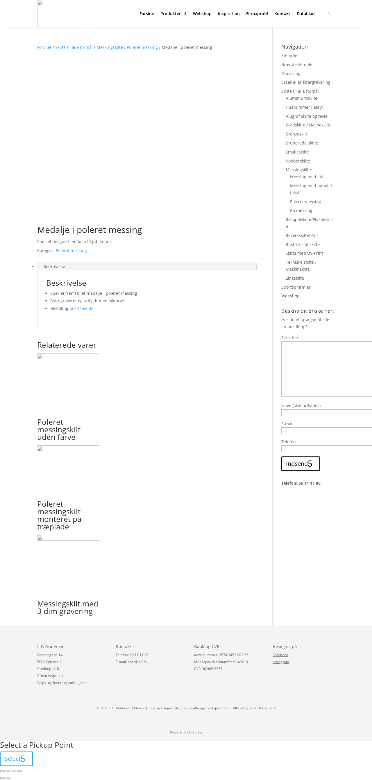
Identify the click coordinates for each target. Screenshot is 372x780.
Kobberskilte (298, 161)
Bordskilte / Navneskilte (309, 125)
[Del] (8, 771)
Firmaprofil (257, 13)
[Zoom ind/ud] (19, 771)
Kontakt (282, 13)
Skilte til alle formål (74, 47)
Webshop (202, 13)
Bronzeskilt (296, 134)
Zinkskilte (295, 278)
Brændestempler (297, 64)
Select (13, 759)
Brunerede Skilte (302, 143)
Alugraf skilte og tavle (307, 116)
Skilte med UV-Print (304, 253)
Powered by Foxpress (186, 732)
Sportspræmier (296, 287)
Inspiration (229, 13)
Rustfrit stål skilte (303, 244)
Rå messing (301, 210)
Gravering (291, 73)
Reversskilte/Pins (302, 235)
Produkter (170, 13)
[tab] (147, 266)
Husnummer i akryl (304, 107)
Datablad (306, 13)
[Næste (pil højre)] (8, 778)
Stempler (290, 55)
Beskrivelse (54, 266)
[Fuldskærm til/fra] (14, 771)
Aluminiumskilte (301, 98)
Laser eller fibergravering (305, 82)
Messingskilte (109, 47)
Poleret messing (142, 47)
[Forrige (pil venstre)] (2, 778)
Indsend (297, 463)
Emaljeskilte (297, 152)
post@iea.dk (81, 308)
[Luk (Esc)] (2, 771)
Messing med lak (306, 176)
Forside (147, 13)
